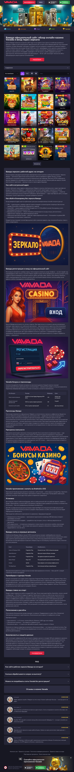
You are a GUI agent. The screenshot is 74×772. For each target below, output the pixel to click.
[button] (2, 15)
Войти (40, 2)
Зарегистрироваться (29, 2)
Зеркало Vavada (37, 59)
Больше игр (37, 164)
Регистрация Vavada (37, 653)
